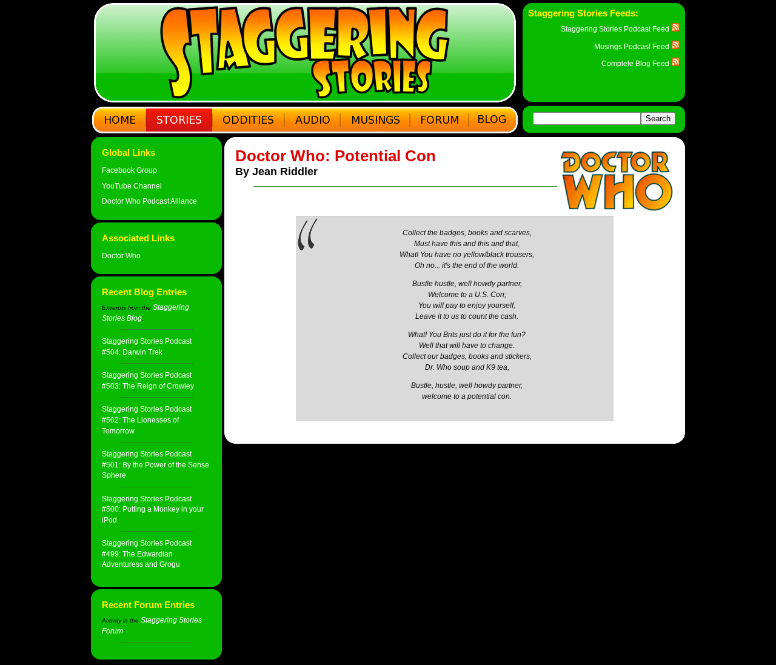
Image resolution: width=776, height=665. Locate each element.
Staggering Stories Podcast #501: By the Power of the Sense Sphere (155, 464)
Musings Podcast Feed (632, 46)
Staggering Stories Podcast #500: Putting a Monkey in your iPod (153, 509)
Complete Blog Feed (636, 63)
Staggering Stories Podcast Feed (616, 29)
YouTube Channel (132, 186)
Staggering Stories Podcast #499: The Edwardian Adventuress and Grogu (147, 553)
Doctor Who (121, 255)
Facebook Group (129, 170)
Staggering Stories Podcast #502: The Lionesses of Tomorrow (147, 419)
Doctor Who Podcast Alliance (149, 201)
